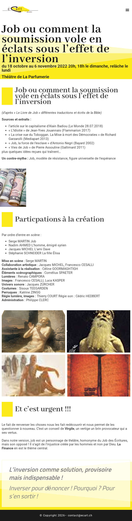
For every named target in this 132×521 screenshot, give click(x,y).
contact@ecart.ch (80, 515)
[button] (127, 10)
